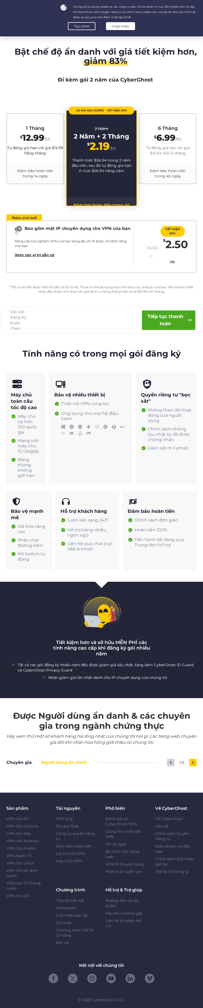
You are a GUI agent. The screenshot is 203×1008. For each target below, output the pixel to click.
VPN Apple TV (19, 855)
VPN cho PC (17, 818)
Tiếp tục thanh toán (165, 320)
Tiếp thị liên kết (70, 900)
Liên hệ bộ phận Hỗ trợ (123, 923)
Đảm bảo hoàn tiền (74, 846)
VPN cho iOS (18, 895)
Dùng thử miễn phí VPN (123, 834)
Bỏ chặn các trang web (122, 854)
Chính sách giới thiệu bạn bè (174, 861)
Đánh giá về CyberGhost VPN (121, 821)
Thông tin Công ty (172, 871)
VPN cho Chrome (22, 826)
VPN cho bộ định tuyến (22, 873)
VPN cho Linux (19, 863)
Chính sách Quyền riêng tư (172, 836)
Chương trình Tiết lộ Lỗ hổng (74, 933)
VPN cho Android (22, 841)
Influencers (66, 908)
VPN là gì (64, 818)
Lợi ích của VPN (70, 853)
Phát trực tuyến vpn (123, 871)
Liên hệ (161, 826)
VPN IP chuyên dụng (124, 864)
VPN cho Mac (18, 833)
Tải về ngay (115, 844)
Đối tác (63, 942)
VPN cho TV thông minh (23, 886)
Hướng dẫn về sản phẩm (122, 903)
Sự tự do (64, 922)
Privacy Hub (67, 826)
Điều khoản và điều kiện (173, 849)
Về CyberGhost (169, 818)
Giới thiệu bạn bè (71, 915)
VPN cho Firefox (21, 848)
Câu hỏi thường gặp (123, 913)
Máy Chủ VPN (68, 861)
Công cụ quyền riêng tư (75, 836)
